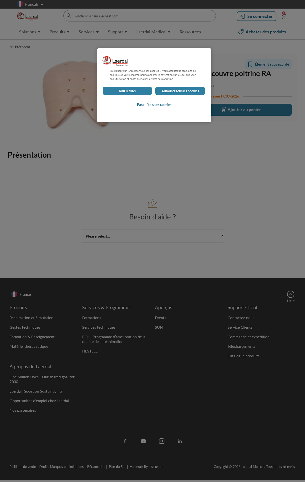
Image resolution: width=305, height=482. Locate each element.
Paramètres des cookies (154, 104)
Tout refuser (127, 90)
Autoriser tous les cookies (180, 90)
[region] (154, 85)
